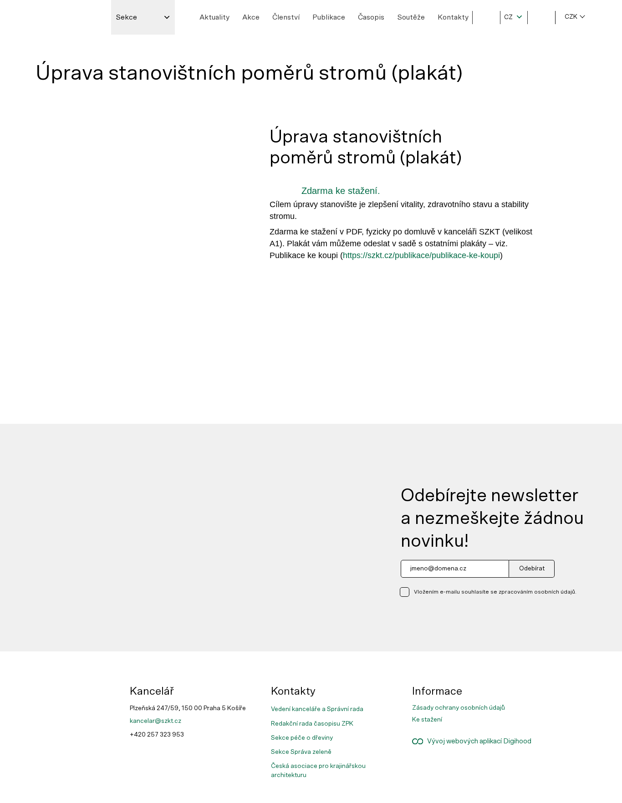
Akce (251, 17)
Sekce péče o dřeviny (302, 738)
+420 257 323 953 (157, 735)
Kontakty (453, 17)
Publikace (328, 17)
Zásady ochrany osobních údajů (458, 708)
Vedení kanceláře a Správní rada (317, 709)
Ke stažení (427, 720)
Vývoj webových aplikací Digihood (477, 741)
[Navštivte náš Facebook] (564, 689)
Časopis (371, 17)
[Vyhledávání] (486, 17)
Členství (286, 17)
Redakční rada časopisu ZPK (312, 724)
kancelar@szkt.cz (155, 721)
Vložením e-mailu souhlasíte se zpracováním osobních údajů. (495, 592)
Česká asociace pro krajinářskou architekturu (318, 770)
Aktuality (214, 17)
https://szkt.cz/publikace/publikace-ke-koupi (421, 255)
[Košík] (541, 17)
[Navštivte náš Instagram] (564, 696)
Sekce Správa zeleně (301, 752)
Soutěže (411, 17)
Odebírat (532, 568)
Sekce (126, 17)
